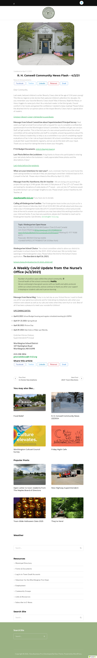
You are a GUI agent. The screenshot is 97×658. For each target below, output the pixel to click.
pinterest (53, 83)
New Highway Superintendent (65, 488)
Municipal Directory (23, 563)
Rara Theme (59, 654)
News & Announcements (22, 80)
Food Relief (19, 416)
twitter (31, 83)
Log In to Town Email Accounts (27, 574)
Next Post (69, 378)
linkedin (42, 83)
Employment (20, 585)
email (64, 83)
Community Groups (23, 591)
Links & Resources (22, 597)
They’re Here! (57, 521)
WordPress (77, 654)
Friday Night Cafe (59, 449)
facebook (19, 83)
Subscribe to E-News (23, 602)
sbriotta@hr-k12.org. (50, 216)
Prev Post (28, 378)
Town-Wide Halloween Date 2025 (28, 521)
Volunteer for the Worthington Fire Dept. (32, 580)
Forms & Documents (23, 569)
